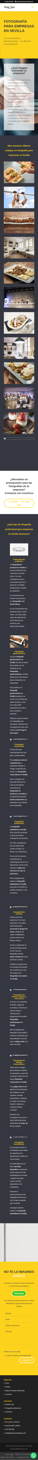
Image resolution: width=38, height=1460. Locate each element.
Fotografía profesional (13, 1408)
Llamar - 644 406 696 (19, 503)
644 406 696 (9, 1429)
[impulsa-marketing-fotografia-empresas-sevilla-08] (19, 182)
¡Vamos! (27, 1360)
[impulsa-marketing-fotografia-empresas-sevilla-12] (19, 408)
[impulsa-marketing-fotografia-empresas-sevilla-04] (19, 283)
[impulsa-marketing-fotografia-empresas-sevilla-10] (19, 358)
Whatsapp (19, 1293)
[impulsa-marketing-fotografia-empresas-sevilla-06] (19, 383)
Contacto (8, 1394)
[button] (34, 1455)
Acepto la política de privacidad (17, 1355)
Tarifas (7, 1387)
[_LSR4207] (19, 433)
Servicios (8, 1412)
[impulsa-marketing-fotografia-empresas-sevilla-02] (19, 233)
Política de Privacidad (23, 1454)
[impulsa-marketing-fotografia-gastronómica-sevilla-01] (19, 439)
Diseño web (9, 1404)
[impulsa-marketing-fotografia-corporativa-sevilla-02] (19, 208)
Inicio (7, 1383)
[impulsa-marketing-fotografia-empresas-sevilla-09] (19, 258)
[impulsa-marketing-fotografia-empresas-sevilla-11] (19, 308)
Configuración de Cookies (26, 1457)
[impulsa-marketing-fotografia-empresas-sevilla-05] (19, 333)
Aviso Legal (9, 1454)
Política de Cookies (8, 1457)
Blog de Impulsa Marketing (14, 1390)
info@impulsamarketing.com (15, 1433)
